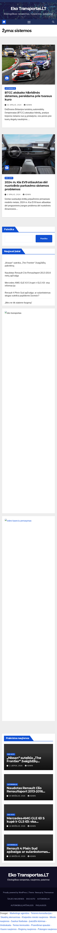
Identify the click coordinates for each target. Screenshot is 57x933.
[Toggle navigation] (29, 22)
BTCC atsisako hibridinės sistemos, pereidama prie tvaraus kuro (28, 96)
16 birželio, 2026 (17, 826)
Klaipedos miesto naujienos (35, 917)
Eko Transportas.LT (28, 8)
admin (29, 105)
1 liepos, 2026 (16, 766)
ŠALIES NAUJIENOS (15, 899)
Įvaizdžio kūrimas (37, 921)
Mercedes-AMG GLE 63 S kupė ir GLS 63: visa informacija (25, 821)
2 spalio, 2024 (14, 194)
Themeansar (48, 893)
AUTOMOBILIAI (10, 88)
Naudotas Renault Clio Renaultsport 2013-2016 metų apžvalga (25, 791)
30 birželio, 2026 (17, 796)
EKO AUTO (8, 178)
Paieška (9, 229)
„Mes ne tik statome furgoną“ (18, 303)
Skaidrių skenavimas (10, 917)
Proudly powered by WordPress (15, 893)
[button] (53, 22)
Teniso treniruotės (21, 925)
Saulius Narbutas (19, 921)
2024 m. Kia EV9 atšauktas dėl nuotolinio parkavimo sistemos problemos (27, 185)
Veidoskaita (5, 925)
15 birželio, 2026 (17, 856)
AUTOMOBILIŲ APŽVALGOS (22, 905)
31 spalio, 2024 (14, 105)
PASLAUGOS (41, 905)
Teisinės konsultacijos (41, 913)
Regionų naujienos (27, 929)
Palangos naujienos (47, 929)
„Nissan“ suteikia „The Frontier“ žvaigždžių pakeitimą (24, 761)
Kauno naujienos (9, 929)
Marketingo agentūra (19, 913)
